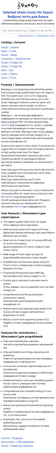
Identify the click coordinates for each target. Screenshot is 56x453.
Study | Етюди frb (11, 66)
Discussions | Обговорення (17, 442)
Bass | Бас (7, 70)
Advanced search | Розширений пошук (36, 35)
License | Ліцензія (11, 438)
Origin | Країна (10, 47)
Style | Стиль (9, 51)
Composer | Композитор (15, 58)
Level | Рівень (9, 73)
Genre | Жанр (9, 54)
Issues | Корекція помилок (17, 445)
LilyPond (28, 95)
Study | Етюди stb (11, 62)
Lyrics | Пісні (8, 77)
